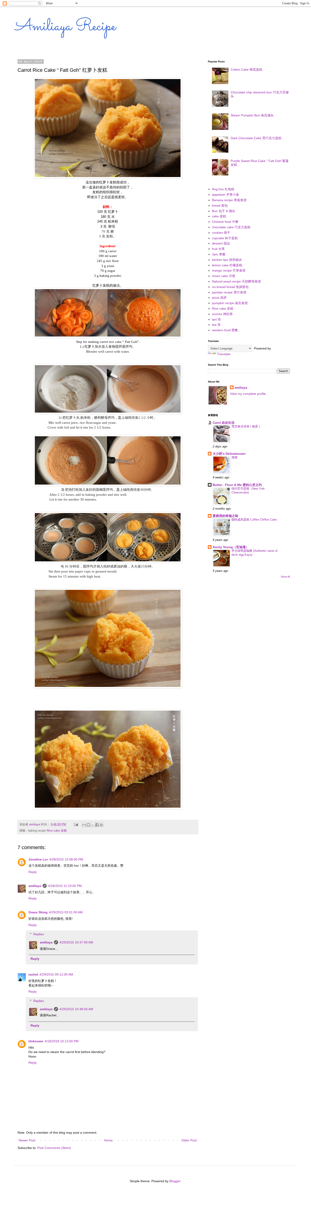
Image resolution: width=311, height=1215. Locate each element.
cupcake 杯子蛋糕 (225, 238)
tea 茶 (216, 324)
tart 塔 (216, 319)
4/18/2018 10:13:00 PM (62, 1041)
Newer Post (27, 1140)
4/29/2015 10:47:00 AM (76, 942)
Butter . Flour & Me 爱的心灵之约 (237, 485)
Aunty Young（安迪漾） (231, 547)
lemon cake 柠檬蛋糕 (227, 265)
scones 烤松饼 (222, 314)
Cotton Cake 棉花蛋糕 (246, 69)
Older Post (189, 1140)
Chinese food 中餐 (225, 221)
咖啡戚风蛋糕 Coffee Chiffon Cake (254, 519)
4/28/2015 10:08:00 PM (66, 859)
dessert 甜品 (221, 243)
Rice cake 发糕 (57, 830)
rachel (33, 974)
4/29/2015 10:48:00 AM (76, 1009)
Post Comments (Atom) (54, 1148)
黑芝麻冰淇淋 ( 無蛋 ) (246, 426)
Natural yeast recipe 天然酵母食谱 (236, 281)
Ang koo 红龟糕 (223, 189)
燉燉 (234, 457)
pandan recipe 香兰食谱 (229, 292)
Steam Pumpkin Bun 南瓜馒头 (252, 115)
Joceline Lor (38, 859)
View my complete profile (248, 394)
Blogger (174, 1181)
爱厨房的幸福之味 (225, 516)
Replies (38, 934)
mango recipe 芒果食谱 (228, 270)
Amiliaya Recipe (65, 26)
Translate (223, 354)
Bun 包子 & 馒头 (223, 211)
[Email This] (84, 824)
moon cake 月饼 (223, 276)
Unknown (35, 1041)
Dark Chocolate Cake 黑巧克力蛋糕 (256, 138)
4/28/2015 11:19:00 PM (65, 886)
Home (108, 1140)
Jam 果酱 (218, 254)
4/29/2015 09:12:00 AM (56, 974)
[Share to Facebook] (97, 824)
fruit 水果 (218, 249)
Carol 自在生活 (224, 422)
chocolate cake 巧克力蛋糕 (231, 227)
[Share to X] (92, 824)
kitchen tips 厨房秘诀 (227, 260)
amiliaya (34, 886)
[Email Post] (76, 824)
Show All (285, 576)
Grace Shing (38, 912)
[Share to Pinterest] (101, 824)
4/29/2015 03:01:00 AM (66, 912)
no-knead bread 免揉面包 (230, 287)
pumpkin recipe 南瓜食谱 (230, 303)
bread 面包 (220, 205)
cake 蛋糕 (219, 216)
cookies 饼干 (221, 232)
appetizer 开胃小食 (225, 194)
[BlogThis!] (88, 824)
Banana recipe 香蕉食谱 (229, 200)
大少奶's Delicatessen (229, 453)
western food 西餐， (226, 330)
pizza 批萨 (219, 297)
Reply (32, 872)
